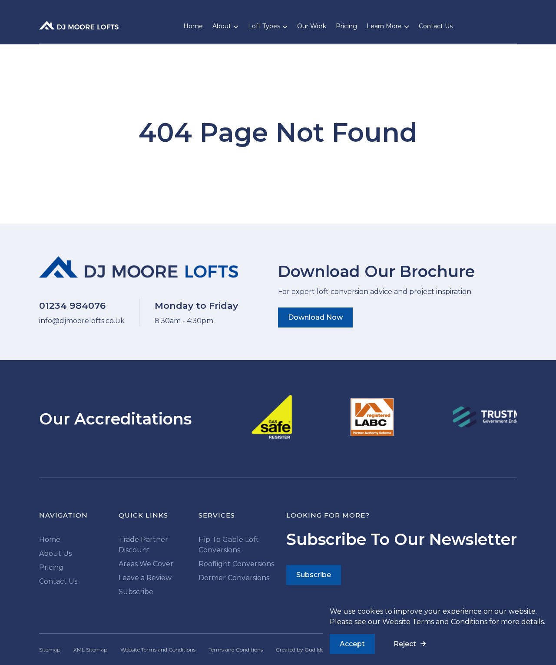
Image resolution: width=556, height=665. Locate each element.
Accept (352, 644)
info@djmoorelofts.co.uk (82, 321)
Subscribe (136, 592)
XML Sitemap (90, 649)
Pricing (346, 26)
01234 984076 (72, 305)
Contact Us (436, 26)
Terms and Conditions (235, 649)
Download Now (315, 317)
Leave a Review (145, 578)
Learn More (384, 26)
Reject (405, 644)
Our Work (311, 26)
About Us (55, 553)
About (221, 26)
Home (193, 26)
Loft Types (264, 26)
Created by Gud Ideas (302, 649)
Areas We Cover (146, 564)
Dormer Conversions (234, 578)
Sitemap (49, 649)
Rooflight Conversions (236, 564)
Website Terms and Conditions (434, 622)
